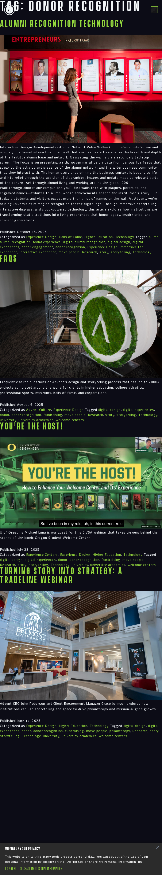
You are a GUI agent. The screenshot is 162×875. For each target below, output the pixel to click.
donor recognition (70, 246)
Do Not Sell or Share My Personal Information (33, 869)
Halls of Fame (70, 236)
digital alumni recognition (84, 241)
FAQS (9, 258)
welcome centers (70, 419)
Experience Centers (42, 554)
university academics (36, 419)
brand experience (47, 241)
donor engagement (37, 246)
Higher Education (98, 236)
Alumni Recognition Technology (62, 24)
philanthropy (119, 730)
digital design (119, 241)
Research (89, 252)
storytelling (120, 252)
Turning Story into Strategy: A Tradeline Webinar (61, 576)
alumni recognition (15, 241)
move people (69, 252)
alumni (154, 236)
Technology (124, 236)
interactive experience (38, 252)
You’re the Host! (31, 426)
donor (4, 414)
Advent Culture (38, 409)
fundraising (52, 414)
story (104, 252)
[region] (81, 859)
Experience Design (41, 236)
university (8, 419)
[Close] (157, 847)
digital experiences (138, 409)
